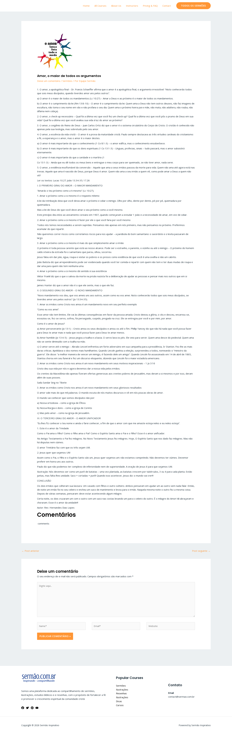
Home (86, 5)
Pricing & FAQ (150, 5)
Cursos (120, 705)
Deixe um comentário (48, 80)
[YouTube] (37, 707)
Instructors (132, 5)
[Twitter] (27, 707)
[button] (193, 5)
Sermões (67, 80)
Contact (166, 5)
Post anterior (30, 550)
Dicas (119, 701)
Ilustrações (122, 689)
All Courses (100, 5)
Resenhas (121, 693)
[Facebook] (22, 707)
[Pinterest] (32, 707)
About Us (116, 5)
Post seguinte (201, 550)
